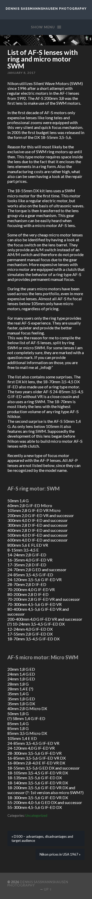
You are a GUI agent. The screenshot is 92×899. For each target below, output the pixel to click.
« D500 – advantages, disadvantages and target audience (42, 838)
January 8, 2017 (21, 73)
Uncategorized (36, 815)
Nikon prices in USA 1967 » (60, 854)
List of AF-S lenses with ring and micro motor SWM (42, 59)
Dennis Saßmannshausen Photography (46, 8)
